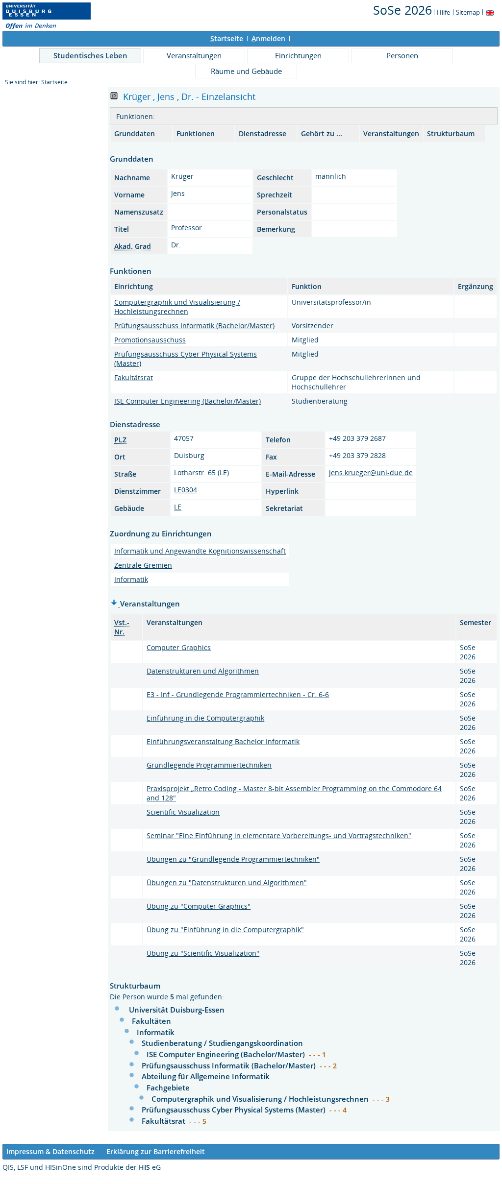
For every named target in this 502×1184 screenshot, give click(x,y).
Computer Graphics (179, 647)
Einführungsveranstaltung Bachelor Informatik (223, 741)
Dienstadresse (262, 133)
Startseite (54, 82)
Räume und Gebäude (246, 71)
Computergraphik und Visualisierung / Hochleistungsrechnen (177, 306)
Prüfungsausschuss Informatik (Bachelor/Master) (194, 325)
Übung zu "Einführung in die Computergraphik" (225, 929)
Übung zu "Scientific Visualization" (203, 953)
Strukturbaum (451, 133)
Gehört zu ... (321, 133)
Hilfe (443, 12)
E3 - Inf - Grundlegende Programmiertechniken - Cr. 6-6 (238, 694)
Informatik (131, 579)
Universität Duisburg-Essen (177, 1010)
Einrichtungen (298, 55)
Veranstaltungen (194, 55)
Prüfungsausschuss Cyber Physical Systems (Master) (234, 1109)
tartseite (226, 38)
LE (177, 506)
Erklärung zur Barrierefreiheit (155, 1151)
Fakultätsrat (133, 377)
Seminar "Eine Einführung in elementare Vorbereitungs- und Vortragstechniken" (279, 835)
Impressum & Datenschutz (50, 1151)
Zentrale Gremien (143, 565)
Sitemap (468, 12)
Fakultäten (151, 1021)
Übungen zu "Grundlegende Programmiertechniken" (233, 859)
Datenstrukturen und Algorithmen (203, 671)
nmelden (268, 38)
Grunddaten (134, 133)
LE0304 (185, 489)
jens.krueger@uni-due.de (371, 472)
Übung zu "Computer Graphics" (199, 906)
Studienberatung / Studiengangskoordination (222, 1043)
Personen (402, 55)
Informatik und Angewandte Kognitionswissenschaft (200, 551)
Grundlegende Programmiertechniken (209, 765)
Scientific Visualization (183, 812)
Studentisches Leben (90, 55)
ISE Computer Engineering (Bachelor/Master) (187, 401)
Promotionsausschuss (150, 339)
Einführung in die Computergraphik (205, 718)
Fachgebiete (168, 1087)
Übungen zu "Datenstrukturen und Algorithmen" (227, 882)
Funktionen (195, 133)
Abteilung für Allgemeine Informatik (206, 1076)
